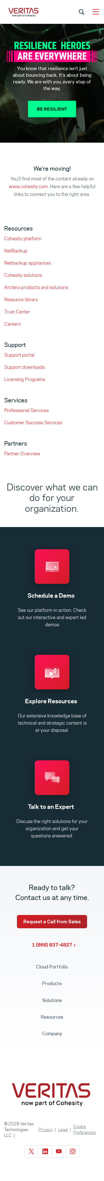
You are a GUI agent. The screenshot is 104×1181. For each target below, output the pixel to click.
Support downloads (24, 367)
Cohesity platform (22, 238)
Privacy (46, 1130)
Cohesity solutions (23, 275)
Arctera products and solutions (36, 287)
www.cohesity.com (28, 186)
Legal (63, 1130)
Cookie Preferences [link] (84, 1129)
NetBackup (15, 250)
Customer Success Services (33, 422)
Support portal (19, 355)
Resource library (21, 299)
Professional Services (26, 410)
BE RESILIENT (52, 109)
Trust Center (17, 311)
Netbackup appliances (27, 263)
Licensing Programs (24, 379)
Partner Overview (22, 453)
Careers (12, 324)
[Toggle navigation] (96, 12)
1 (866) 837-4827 (52, 945)
